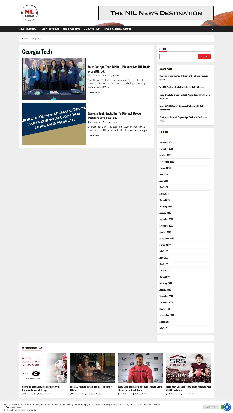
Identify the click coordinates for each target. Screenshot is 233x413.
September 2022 (166, 238)
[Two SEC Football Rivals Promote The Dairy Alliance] (92, 368)
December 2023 (166, 142)
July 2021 (163, 328)
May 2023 (163, 187)
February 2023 (165, 206)
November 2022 (166, 225)
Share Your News (71, 28)
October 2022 (165, 232)
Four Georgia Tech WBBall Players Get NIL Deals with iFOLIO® (54, 79)
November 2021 (166, 302)
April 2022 (164, 270)
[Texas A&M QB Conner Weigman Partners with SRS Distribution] (188, 368)
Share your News (92, 28)
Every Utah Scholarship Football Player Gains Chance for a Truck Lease (140, 388)
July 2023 (163, 174)
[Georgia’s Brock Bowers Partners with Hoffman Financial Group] (44, 368)
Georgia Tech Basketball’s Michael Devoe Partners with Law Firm (54, 124)
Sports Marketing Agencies (117, 28)
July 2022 (163, 251)
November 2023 (166, 148)
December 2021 (166, 296)
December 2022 (166, 219)
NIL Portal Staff (95, 75)
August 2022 (165, 244)
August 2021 (164, 321)
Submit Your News (50, 28)
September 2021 (166, 315)
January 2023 (165, 212)
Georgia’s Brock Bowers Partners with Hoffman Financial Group (40, 388)
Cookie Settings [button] (211, 407)
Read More (96, 93)
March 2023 (164, 200)
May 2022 (163, 264)
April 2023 (164, 193)
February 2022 (165, 283)
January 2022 (165, 289)
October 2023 (165, 155)
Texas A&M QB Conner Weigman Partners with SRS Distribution (188, 388)
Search (163, 49)
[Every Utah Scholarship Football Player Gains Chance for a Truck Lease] (140, 368)
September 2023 (166, 161)
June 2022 (163, 257)
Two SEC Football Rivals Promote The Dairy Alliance (181, 87)
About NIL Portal (27, 28)
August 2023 (165, 168)
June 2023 (163, 180)
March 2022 (164, 276)
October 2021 (165, 308)
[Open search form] (213, 28)
